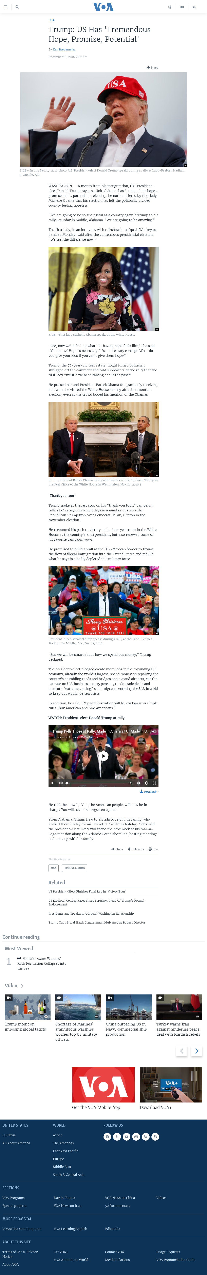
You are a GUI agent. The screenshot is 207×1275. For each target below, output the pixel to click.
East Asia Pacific (65, 1151)
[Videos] (182, 7)
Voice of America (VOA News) (77, 737)
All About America (16, 1143)
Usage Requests (168, 1252)
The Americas (63, 1143)
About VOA (10, 1264)
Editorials (112, 1229)
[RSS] (146, 1137)
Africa (57, 1135)
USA (52, 20)
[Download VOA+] (171, 1084)
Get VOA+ (61, 1252)
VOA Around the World (71, 1260)
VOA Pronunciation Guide (175, 1260)
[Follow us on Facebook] (107, 1137)
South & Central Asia (68, 1175)
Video (11, 986)
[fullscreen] (154, 783)
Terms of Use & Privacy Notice (20, 1254)
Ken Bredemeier (64, 49)
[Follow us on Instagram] (136, 1137)
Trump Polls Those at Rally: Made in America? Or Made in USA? (103, 732)
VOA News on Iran (67, 1206)
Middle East (62, 1167)
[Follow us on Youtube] (126, 1137)
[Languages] (170, 7)
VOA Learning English (70, 1229)
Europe (58, 1159)
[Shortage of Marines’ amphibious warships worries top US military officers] (78, 1007)
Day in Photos (64, 1198)
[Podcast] (155, 1137)
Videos (161, 1198)
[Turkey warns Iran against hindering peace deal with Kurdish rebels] (179, 1007)
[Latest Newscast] (194, 7)
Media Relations (117, 1260)
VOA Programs (13, 1198)
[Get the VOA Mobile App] (103, 1084)
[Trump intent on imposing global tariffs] (28, 1007)
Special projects (14, 1206)
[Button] (152, 67)
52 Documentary (117, 1206)
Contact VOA (114, 1252)
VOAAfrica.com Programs (21, 1229)
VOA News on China (120, 1198)
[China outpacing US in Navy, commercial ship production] (129, 1007)
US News (9, 1135)
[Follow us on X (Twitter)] (117, 1137)
